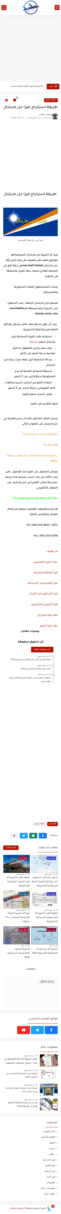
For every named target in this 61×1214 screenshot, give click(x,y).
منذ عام (52, 945)
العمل (52, 1142)
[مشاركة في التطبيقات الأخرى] (14, 835)
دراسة (52, 1148)
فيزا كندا (51, 1176)
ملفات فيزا (51, 100)
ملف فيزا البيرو (48, 626)
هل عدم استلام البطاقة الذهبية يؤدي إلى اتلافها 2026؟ (22, 1105)
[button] (43, 835)
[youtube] (23, 1030)
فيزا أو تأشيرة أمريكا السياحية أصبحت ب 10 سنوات (17, 917)
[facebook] (51, 1030)
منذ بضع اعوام (43, 674)
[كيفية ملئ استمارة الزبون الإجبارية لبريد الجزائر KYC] (49, 1090)
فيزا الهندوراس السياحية (42, 583)
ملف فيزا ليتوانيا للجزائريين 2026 (36, 669)
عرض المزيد (11, 848)
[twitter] (37, 1030)
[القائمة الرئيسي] (57, 7)
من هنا (33, 342)
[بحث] (3, 7)
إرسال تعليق (47, 981)
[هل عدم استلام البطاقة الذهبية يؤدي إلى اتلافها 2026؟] (49, 1104)
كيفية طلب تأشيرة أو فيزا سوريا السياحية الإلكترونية (46, 917)
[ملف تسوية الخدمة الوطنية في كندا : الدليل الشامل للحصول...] (49, 1060)
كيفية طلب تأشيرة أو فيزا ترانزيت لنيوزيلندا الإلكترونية (18, 881)
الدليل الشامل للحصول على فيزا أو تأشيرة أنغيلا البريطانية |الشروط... (44, 881)
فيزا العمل (50, 1165)
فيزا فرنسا (50, 1171)
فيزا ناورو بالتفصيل (46, 562)
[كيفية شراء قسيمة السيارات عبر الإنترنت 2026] (49, 1075)
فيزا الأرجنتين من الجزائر (43, 593)
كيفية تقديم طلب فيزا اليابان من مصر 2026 (31, 660)
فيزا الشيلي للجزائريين (44, 604)
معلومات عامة (48, 1188)
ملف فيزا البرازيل (47, 615)
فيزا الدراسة (49, 1159)
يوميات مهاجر (16, 1208)
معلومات (50, 1182)
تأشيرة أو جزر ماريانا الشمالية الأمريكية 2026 (45, 951)
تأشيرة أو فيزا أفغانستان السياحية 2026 (25, 86)
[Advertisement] (30, 48)
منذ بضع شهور (42, 656)
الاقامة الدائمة (48, 1136)
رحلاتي (51, 1154)
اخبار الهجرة (49, 1131)
